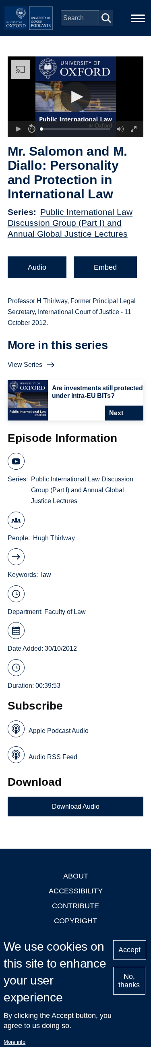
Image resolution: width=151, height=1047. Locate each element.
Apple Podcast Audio (59, 730)
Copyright (75, 921)
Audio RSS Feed (53, 757)
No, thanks (129, 980)
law (46, 574)
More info (14, 1042)
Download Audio (75, 806)
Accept (129, 950)
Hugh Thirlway (54, 538)
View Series (25, 364)
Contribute (75, 906)
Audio (37, 267)
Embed (105, 267)
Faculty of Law (65, 611)
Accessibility (76, 891)
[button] (75, 97)
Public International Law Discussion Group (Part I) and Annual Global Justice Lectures (70, 222)
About (75, 876)
